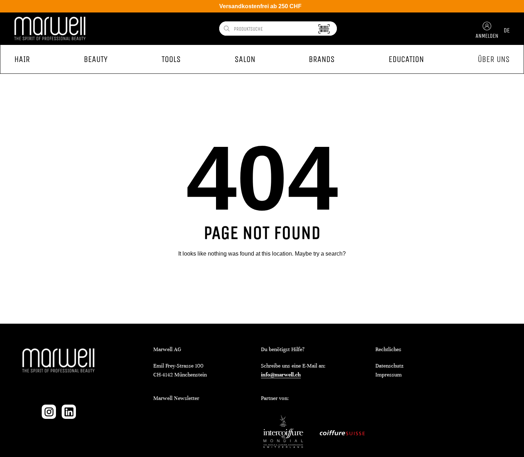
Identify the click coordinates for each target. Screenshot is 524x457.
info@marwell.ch (281, 374)
